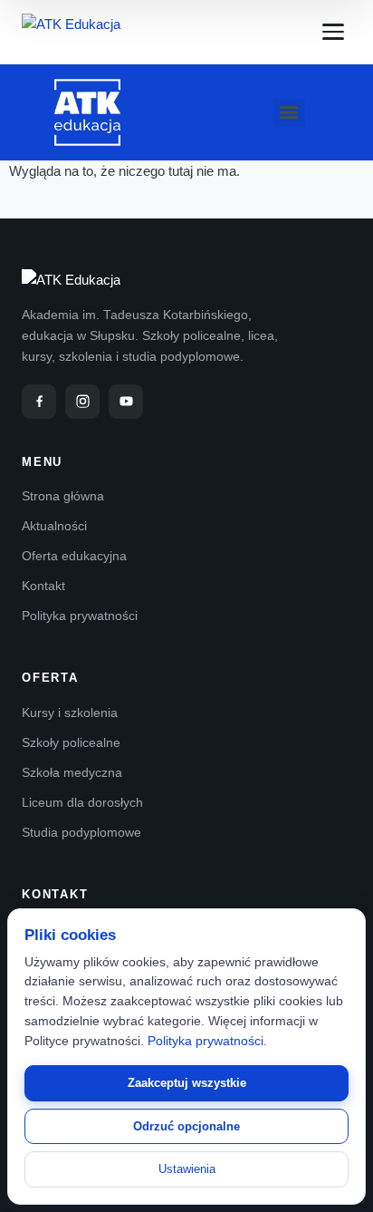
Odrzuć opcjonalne (186, 1126)
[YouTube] (126, 401)
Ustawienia (186, 1169)
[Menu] (333, 32)
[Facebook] (39, 401)
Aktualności (54, 526)
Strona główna (63, 496)
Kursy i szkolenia (70, 712)
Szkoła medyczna (72, 772)
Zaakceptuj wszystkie (187, 1083)
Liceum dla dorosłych (82, 802)
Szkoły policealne (71, 742)
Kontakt (43, 585)
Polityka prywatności (80, 615)
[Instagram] (82, 401)
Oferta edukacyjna (74, 555)
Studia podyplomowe (81, 832)
